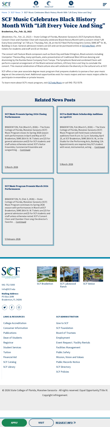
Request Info (64, 422)
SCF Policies (62, 371)
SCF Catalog (9, 362)
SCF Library (9, 366)
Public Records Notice (68, 362)
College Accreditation (14, 323)
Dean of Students (12, 337)
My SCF (36, 6)
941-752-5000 (8, 284)
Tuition (7, 352)
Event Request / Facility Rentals (73, 342)
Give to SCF (62, 323)
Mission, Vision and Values (70, 357)
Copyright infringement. (55, 395)
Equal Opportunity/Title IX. (93, 390)
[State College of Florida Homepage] (6, 4)
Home (4, 12)
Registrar (8, 342)
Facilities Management (68, 347)
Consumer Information (15, 328)
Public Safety (63, 352)
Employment (63, 337)
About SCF (49, 6)
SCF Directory (63, 366)
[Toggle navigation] (105, 5)
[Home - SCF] (18, 272)
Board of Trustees (66, 332)
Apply (14, 422)
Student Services (12, 347)
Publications (9, 332)
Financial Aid (10, 357)
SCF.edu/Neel (88, 45)
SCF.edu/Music (55, 82)
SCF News (15, 12)
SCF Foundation (64, 328)
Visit (41, 422)
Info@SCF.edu (8, 289)
